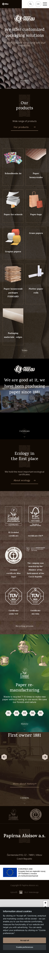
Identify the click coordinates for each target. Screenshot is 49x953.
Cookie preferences (24, 947)
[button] (45, 903)
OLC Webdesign (31, 892)
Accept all (24, 940)
